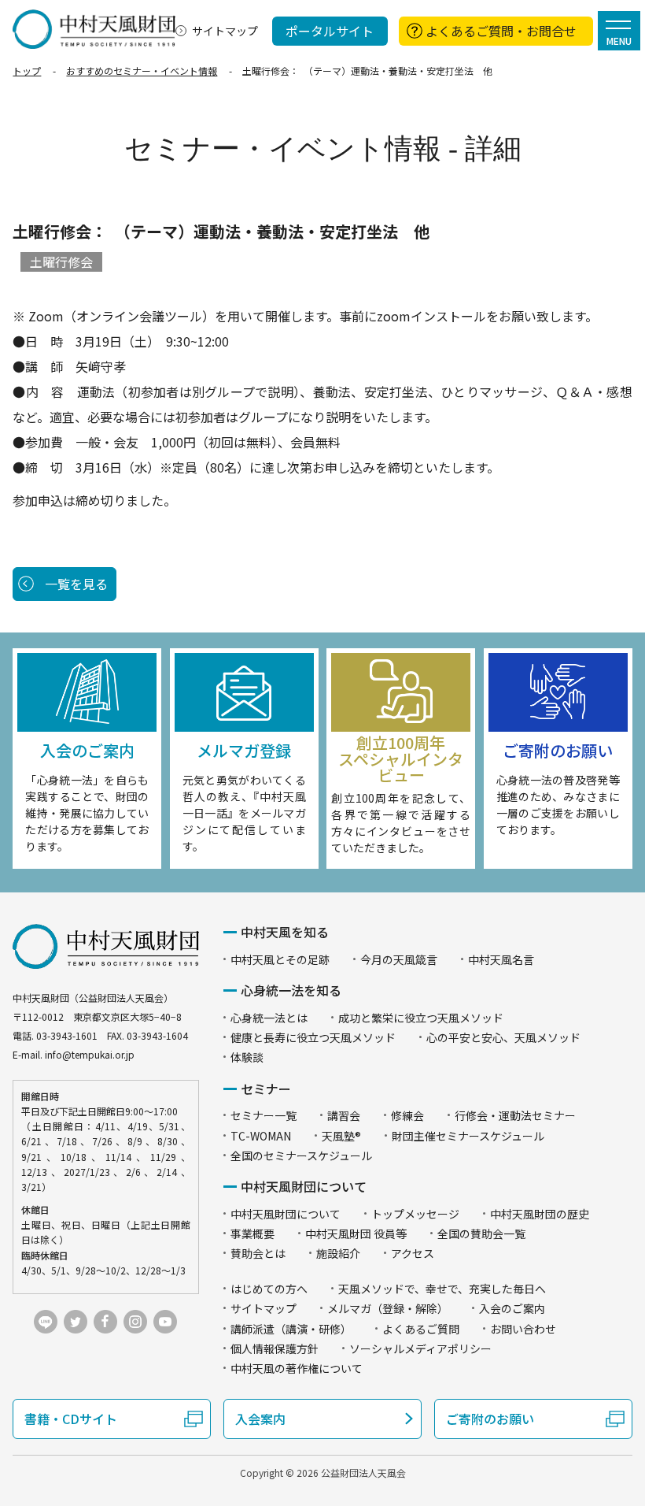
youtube (165, 1322)
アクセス (412, 1253)
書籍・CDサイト (70, 1418)
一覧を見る (76, 583)
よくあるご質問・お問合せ (501, 30)
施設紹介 (338, 1253)
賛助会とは (258, 1253)
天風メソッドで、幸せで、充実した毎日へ (442, 1288)
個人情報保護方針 (274, 1348)
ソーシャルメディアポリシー (420, 1348)
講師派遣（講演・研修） (291, 1329)
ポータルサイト (330, 30)
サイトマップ (225, 31)
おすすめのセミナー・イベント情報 (141, 70)
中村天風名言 (501, 959)
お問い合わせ (523, 1329)
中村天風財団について (285, 1214)
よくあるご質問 (420, 1329)
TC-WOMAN (260, 1136)
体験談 (247, 1057)
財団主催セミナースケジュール (468, 1136)
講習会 (343, 1115)
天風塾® (341, 1136)
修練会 (407, 1115)
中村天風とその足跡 (280, 959)
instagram (135, 1322)
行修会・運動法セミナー (515, 1115)
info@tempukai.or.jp (90, 1054)
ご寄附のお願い (490, 1418)
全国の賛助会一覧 (481, 1233)
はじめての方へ (269, 1288)
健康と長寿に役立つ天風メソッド (313, 1037)
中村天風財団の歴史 (539, 1214)
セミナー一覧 (263, 1115)
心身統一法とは (269, 1018)
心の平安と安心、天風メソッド (503, 1037)
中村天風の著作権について (296, 1368)
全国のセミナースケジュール (301, 1155)
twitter (75, 1322)
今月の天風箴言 (398, 959)
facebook (105, 1322)
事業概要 (252, 1233)
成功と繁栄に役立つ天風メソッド (420, 1018)
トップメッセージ (415, 1214)
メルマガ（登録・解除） (387, 1308)
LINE (45, 1322)
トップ (27, 70)
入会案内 (260, 1418)
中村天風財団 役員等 (356, 1233)
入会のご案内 (512, 1308)
